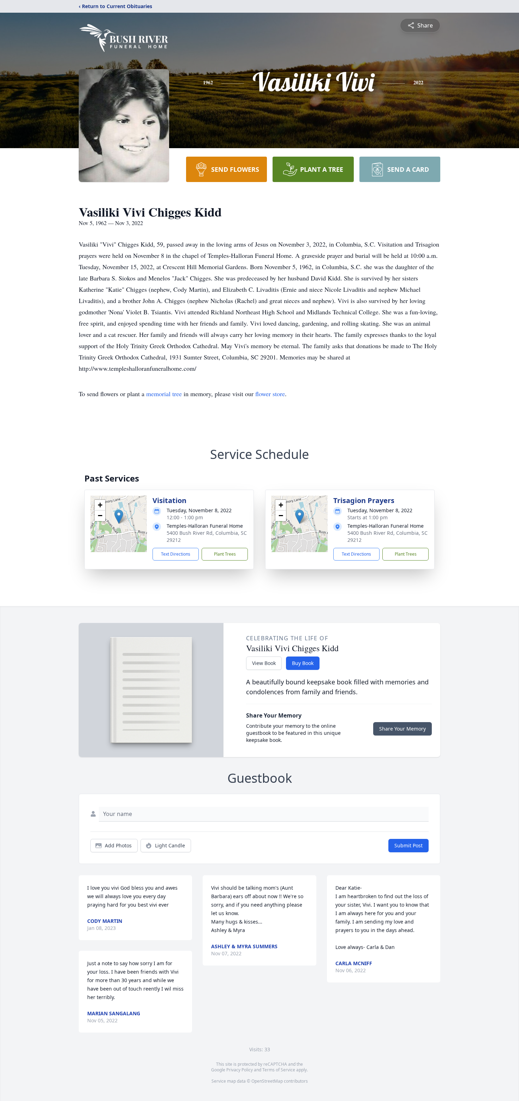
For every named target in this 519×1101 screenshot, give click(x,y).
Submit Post (408, 845)
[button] (118, 516)
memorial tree (164, 393)
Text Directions (175, 554)
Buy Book (303, 663)
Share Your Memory (402, 728)
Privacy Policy (239, 1070)
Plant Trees (225, 554)
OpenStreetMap (267, 1081)
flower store (270, 393)
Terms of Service (278, 1070)
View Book (264, 663)
